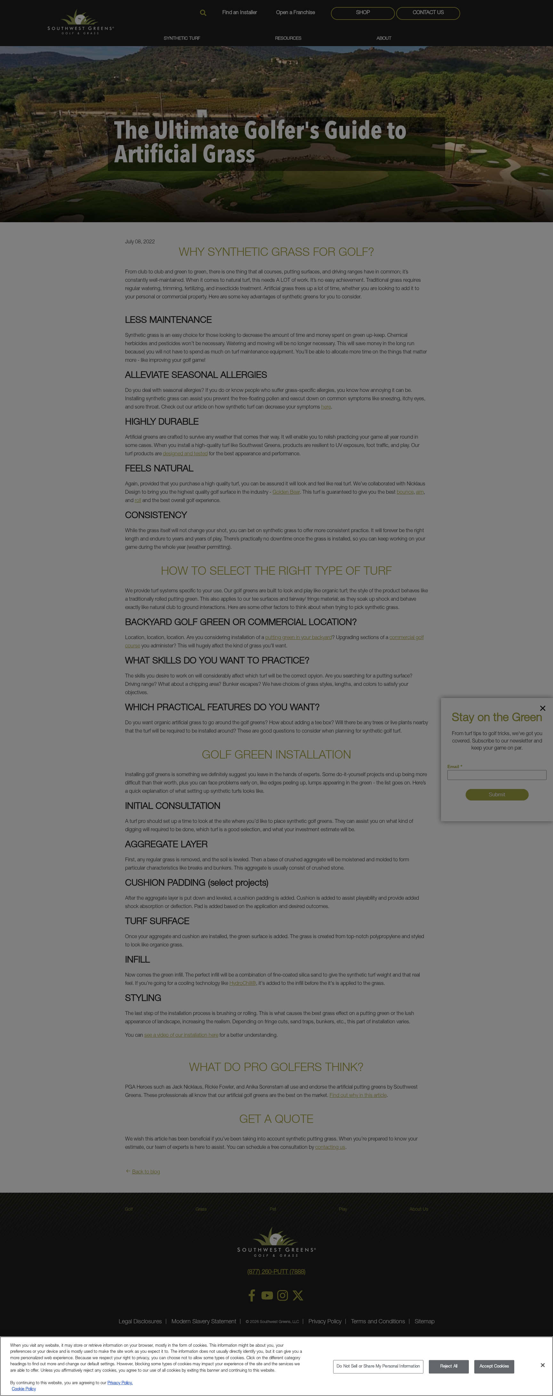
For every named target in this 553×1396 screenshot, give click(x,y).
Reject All (448, 1367)
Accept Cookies (494, 1367)
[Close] (543, 1365)
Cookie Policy (24, 1389)
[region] (276, 1366)
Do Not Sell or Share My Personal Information (378, 1367)
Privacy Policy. (120, 1383)
